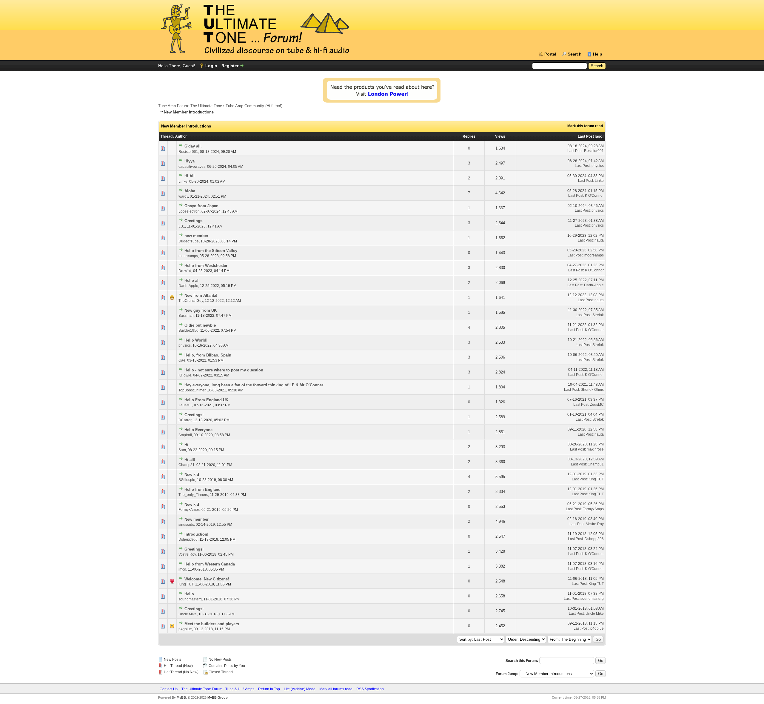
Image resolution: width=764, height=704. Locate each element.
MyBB (181, 697)
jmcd (182, 569)
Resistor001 (188, 152)
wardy (183, 196)
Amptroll (185, 435)
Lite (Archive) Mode (299, 689)
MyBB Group (217, 697)
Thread (166, 136)
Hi (186, 444)
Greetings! (194, 415)
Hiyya (189, 161)
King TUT (596, 479)
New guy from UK (200, 310)
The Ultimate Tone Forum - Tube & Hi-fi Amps (217, 689)
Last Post (586, 136)
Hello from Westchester (205, 265)
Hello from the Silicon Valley (210, 250)
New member (196, 519)
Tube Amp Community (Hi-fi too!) (254, 106)
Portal (550, 54)
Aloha (189, 191)
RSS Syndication (370, 689)
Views (500, 136)
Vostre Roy (595, 524)
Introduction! (196, 534)
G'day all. (193, 146)
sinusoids (186, 524)
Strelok (598, 315)
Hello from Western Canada (209, 564)
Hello (189, 594)
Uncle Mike (187, 614)
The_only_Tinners (193, 495)
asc (599, 136)
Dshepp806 (188, 539)
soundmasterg (190, 599)
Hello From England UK (206, 400)
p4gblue (185, 629)
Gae (181, 360)
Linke (182, 181)
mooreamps (188, 256)
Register (229, 65)
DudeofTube (188, 241)
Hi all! (189, 459)
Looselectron (189, 211)
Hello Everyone (198, 430)
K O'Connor (594, 195)
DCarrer (184, 420)
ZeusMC (185, 405)
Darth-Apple (188, 286)
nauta (599, 240)
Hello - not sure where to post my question (223, 370)
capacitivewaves (191, 167)
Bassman (186, 315)
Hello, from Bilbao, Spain (207, 355)
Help (597, 54)
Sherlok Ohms (592, 390)
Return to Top (269, 689)
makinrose (595, 449)
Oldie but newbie (200, 325)
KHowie (184, 375)
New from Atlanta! (200, 295)
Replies (469, 136)
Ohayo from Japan (201, 206)
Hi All (189, 176)
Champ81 (186, 465)
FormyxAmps (189, 510)
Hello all (192, 280)
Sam (182, 450)
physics (598, 166)
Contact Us (169, 689)
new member (196, 235)
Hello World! (195, 340)
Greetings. (194, 221)
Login (211, 65)
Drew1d (184, 271)
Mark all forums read (335, 689)
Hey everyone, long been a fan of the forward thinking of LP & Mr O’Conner (253, 385)
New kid (191, 474)
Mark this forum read (585, 126)
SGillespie (186, 480)
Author (181, 136)
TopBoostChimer (191, 390)
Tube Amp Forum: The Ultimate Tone (190, 106)
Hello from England (202, 489)
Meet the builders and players (211, 624)
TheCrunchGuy (190, 301)
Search (575, 54)
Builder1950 (188, 330)
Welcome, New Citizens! (206, 579)
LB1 (181, 226)
